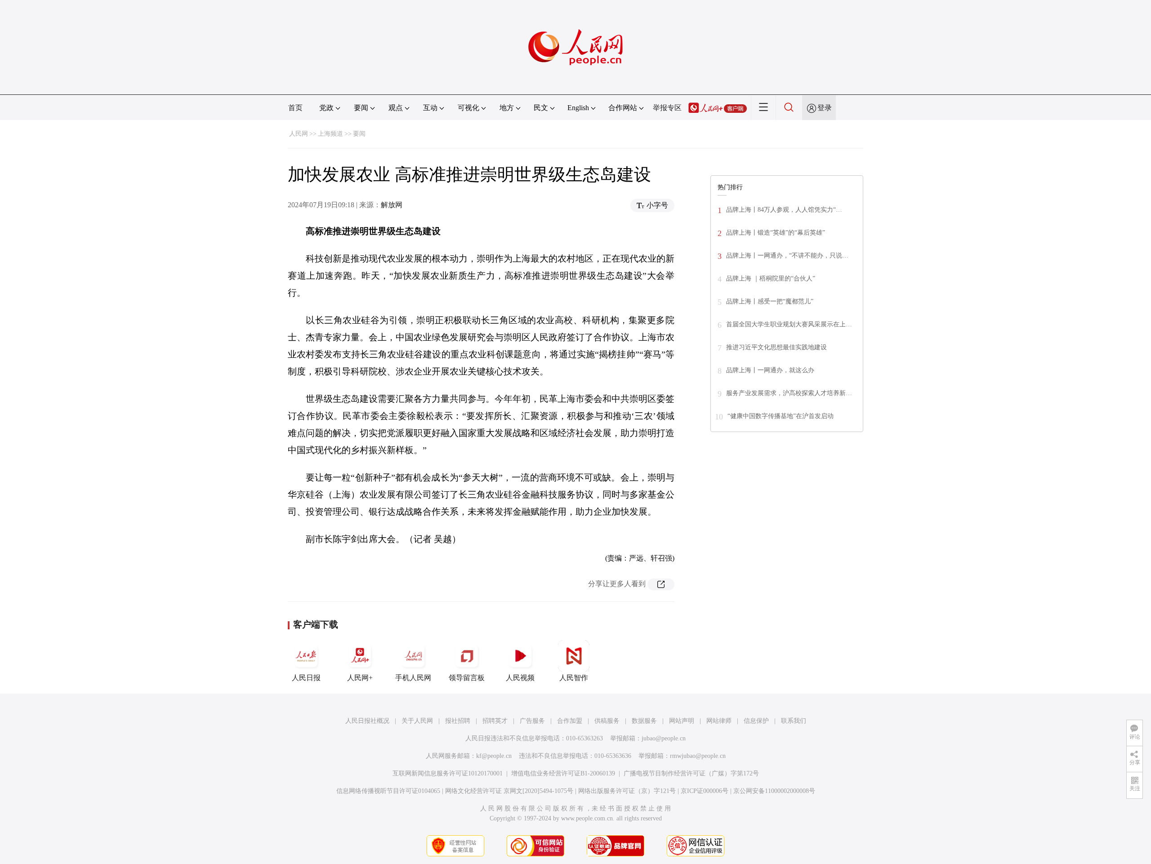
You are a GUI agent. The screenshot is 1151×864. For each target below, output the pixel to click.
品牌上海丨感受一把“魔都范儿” (769, 301)
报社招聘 (457, 720)
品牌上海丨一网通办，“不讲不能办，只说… (787, 255)
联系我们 (793, 720)
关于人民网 (417, 720)
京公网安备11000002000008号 (774, 791)
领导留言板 (467, 677)
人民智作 (573, 677)
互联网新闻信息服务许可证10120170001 (448, 773)
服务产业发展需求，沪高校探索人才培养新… (789, 393)
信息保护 (756, 720)
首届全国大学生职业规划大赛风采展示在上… (789, 324)
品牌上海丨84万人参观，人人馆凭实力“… (784, 209)
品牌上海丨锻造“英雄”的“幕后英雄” (775, 232)
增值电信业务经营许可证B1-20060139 (563, 773)
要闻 (359, 133)
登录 (824, 107)
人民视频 (520, 677)
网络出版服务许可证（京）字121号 (627, 791)
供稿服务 (607, 720)
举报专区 (667, 107)
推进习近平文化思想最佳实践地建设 (776, 347)
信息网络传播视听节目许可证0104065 (388, 791)
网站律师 (719, 720)
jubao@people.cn (664, 738)
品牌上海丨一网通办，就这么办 (770, 370)
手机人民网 (413, 677)
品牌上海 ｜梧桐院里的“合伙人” (770, 278)
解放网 (391, 205)
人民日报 (306, 677)
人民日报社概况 (367, 720)
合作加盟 (569, 720)
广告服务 (532, 720)
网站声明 (681, 720)
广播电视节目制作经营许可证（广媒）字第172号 (691, 773)
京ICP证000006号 (704, 791)
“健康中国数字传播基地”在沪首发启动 (780, 416)
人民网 (298, 133)
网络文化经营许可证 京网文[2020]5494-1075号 (509, 791)
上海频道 (330, 133)
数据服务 (644, 720)
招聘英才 (495, 720)
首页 (295, 107)
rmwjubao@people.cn (698, 756)
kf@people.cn (494, 756)
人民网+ (360, 677)
